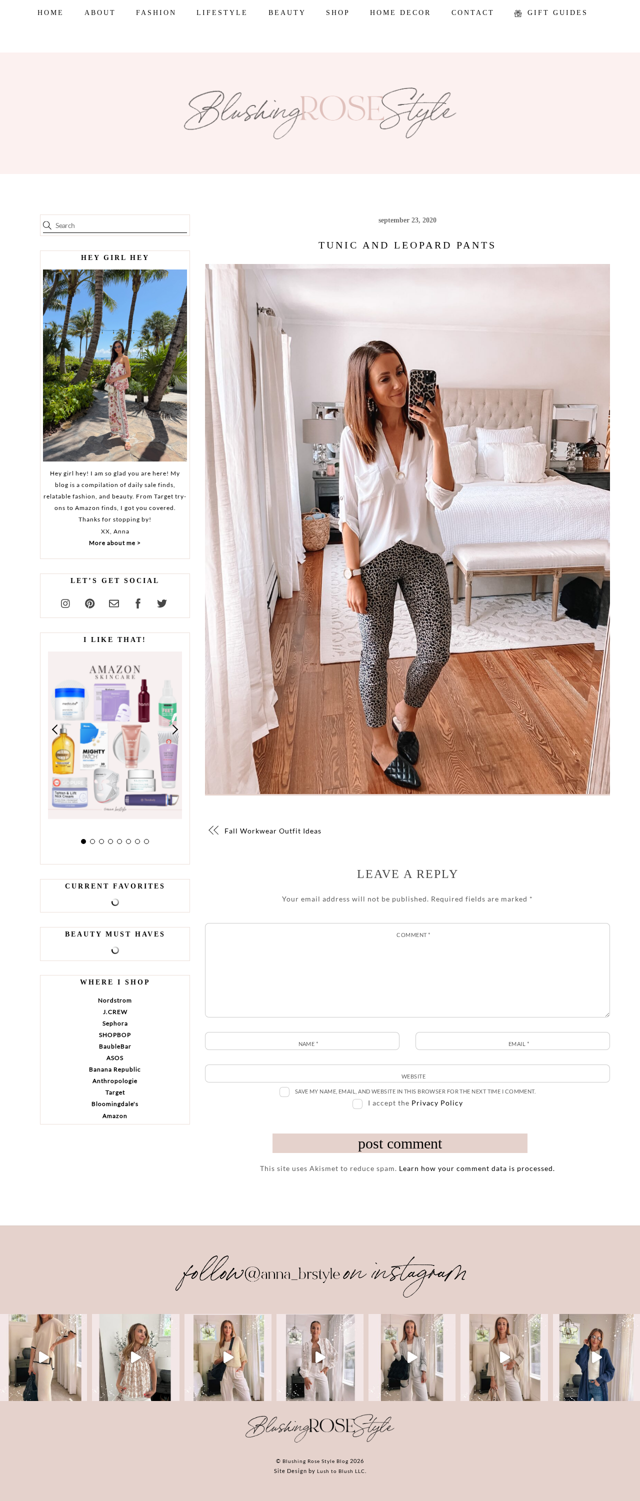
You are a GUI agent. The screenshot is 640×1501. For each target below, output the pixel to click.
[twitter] (162, 602)
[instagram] (66, 602)
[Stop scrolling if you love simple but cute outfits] (412, 1357)
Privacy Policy (437, 1102)
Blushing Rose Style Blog (315, 1461)
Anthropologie (115, 1080)
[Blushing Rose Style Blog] (320, 1442)
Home (51, 12)
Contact (473, 12)
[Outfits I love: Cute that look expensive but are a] (228, 1357)
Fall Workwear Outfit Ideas (273, 830)
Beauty (287, 12)
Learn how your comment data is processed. (477, 1168)
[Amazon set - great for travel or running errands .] (43, 1357)
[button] (56, 730)
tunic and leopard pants (407, 245)
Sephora (115, 1023)
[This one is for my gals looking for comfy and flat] (596, 1357)
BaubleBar (115, 1046)
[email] (114, 602)
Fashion (156, 12)
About (100, 12)
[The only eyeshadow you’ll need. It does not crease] (135, 1357)
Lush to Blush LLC (341, 1471)
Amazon (115, 1116)
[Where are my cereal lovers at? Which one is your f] (504, 1357)
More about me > (115, 542)
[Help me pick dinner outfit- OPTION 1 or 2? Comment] (320, 1357)
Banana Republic (115, 1069)
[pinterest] (90, 602)
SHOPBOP (115, 1034)
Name (308, 1043)
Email (518, 1043)
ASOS (115, 1058)
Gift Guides (556, 12)
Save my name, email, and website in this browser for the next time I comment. (415, 1091)
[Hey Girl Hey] (115, 366)
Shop (338, 12)
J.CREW (115, 1012)
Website (414, 1076)
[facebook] (138, 602)
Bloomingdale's (115, 1104)
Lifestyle (222, 12)
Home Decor (400, 12)
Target (115, 1092)
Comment (413, 935)
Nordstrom (115, 1000)
